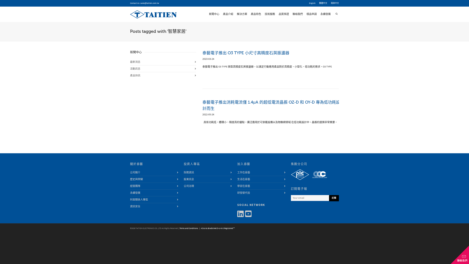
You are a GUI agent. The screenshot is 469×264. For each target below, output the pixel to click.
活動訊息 (135, 68)
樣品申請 (311, 14)
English (312, 3)
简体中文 (335, 3)
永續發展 (325, 14)
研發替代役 (243, 193)
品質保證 (284, 14)
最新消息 (135, 62)
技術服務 (270, 14)
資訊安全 (135, 206)
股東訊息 (189, 179)
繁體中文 (323, 3)
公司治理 (189, 186)
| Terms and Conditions (188, 228)
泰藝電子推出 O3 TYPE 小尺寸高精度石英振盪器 (245, 53)
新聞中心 (214, 14)
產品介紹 (228, 14)
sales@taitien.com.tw (149, 3)
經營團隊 (135, 186)
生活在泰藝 (243, 179)
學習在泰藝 (243, 186)
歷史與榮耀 (136, 179)
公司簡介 (135, 172)
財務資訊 (189, 172)
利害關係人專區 (139, 199)
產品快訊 (135, 75)
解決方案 (242, 14)
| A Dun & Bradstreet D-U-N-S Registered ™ (216, 228)
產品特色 (256, 14)
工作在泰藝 (243, 172)
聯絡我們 (298, 14)
